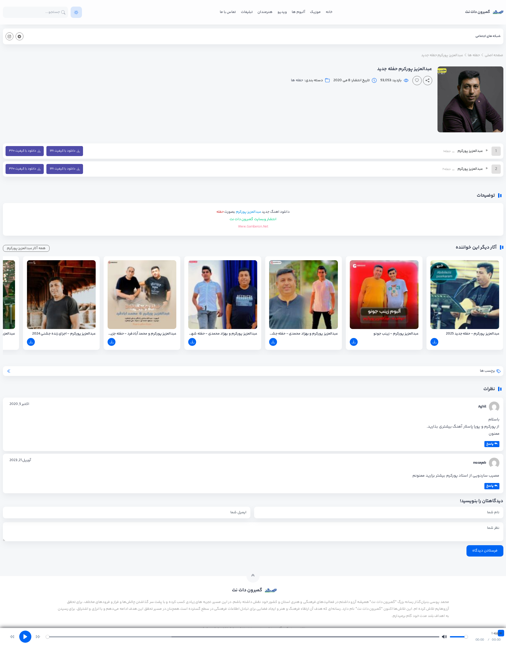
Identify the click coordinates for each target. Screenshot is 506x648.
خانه (329, 12)
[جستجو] (63, 12)
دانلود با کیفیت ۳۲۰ (22, 150)
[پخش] (486, 150)
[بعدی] (38, 636)
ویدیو (282, 12)
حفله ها (297, 80)
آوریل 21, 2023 (20, 460)
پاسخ (490, 444)
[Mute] (444, 636)
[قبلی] (12, 636)
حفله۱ (447, 151)
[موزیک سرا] (76, 12)
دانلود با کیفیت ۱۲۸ (62, 150)
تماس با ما (228, 12)
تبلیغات (247, 12)
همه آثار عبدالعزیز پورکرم (26, 248)
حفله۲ (446, 169)
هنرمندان (265, 12)
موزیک (315, 12)
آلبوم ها (298, 12)
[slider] (242, 636)
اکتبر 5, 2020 (19, 404)
